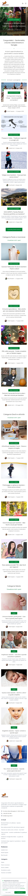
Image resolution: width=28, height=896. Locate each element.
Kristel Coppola (4, 852)
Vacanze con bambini (14, 19)
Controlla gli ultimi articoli (14, 229)
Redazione (4, 847)
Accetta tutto (20, 892)
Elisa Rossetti (4, 855)
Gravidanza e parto (5, 870)
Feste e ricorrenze (14, 134)
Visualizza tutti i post (14, 240)
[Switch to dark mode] (22, 3)
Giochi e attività (14, 443)
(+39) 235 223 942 (7, 813)
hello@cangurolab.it (7, 815)
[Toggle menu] (25, 3)
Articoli (3, 820)
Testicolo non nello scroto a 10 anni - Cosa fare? (12, 829)
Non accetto (8, 892)
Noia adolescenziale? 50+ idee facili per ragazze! (12, 827)
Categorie (4, 859)
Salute (14, 613)
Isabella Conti (4, 850)
